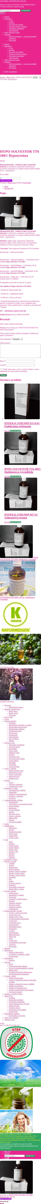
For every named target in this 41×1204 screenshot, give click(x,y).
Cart (6, 1158)
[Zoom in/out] (1, 1201)
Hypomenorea (14, 925)
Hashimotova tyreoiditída (17, 1010)
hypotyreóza (26, 183)
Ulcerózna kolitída (15, 822)
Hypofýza (12, 798)
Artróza (11, 865)
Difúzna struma (14, 1006)
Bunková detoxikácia (16, 952)
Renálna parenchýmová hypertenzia (21, 990)
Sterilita (11, 741)
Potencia (12, 960)
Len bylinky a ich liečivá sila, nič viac (13, 1)
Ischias (6, 824)
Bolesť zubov (13, 713)
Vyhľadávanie (26, 10)
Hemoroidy (13, 946)
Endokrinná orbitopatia (17, 1002)
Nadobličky (13, 792)
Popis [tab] (6, 186)
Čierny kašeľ (13, 751)
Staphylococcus (14, 776)
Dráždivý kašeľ (14, 753)
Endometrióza (13, 737)
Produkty (7, 34)
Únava (11, 782)
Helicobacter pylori (15, 772)
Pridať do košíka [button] (15, 431)
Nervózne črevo (14, 814)
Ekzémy (11, 844)
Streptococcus (13, 778)
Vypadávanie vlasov (16, 786)
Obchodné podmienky (16, 29)
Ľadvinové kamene (15, 992)
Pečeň (11, 964)
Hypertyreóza (13, 893)
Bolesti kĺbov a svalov (16, 889)
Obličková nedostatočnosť (18, 794)
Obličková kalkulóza (16, 986)
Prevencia (7, 705)
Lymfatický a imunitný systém (19, 954)
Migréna (7, 948)
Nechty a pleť (13, 852)
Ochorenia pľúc (14, 757)
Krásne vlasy (13, 850)
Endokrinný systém (11, 788)
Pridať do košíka (6, 180)
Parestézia (12, 877)
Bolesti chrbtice (14, 869)
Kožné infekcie (14, 848)
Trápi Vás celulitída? (11, 1018)
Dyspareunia (13, 735)
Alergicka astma (14, 747)
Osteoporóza (13, 836)
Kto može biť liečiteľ (16, 25)
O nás (11, 21)
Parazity (11, 820)
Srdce (11, 939)
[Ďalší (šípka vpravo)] (3, 1203)
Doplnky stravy (9, 1020)
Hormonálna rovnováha (17, 1016)
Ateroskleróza (13, 933)
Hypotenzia (13, 929)
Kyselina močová (15, 883)
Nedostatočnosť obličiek (17, 790)
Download (12, 40)
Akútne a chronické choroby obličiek (21, 984)
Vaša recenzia (5, 343)
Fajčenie (12, 755)
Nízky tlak (12, 937)
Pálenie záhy (13, 818)
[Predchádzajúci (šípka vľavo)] (1, 1203)
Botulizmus (13, 808)
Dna (10, 879)
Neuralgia (12, 715)
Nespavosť (12, 897)
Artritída (12, 863)
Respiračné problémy (16, 1000)
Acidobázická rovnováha (17, 942)
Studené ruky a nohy (16, 917)
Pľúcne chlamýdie (15, 774)
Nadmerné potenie (15, 832)
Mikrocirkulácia (14, 935)
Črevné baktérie (14, 810)
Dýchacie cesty (9, 743)
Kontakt (11, 23)
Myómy (11, 830)
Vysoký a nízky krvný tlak (18, 913)
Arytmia (11, 931)
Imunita (7, 780)
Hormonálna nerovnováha (18, 727)
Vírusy (6, 719)
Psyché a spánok (10, 891)
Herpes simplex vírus (16, 771)
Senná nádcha (13, 761)
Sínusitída (12, 763)
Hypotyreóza (13, 1012)
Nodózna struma (14, 1008)
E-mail (3, 365)
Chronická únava (15, 923)
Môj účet (7, 1152)
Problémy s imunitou (16, 796)
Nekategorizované (15, 731)
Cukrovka (12, 944)
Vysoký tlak (13, 941)
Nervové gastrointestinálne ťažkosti (21, 968)
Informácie (8, 19)
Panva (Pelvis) (14, 739)
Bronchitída (13, 749)
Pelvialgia (12, 723)
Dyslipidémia (13, 802)
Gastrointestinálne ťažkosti (13, 800)
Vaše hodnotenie (6, 339)
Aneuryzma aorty (15, 915)
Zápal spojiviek (14, 767)
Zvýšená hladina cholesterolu (19, 919)
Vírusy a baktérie (10, 769)
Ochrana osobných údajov (18, 27)
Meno (2, 361)
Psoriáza (12, 854)
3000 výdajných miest (12, 32)
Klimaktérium (9, 826)
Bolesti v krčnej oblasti (16, 873)
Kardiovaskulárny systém (13, 911)
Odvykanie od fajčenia (16, 745)
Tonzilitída (12, 765)
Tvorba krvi (13, 921)
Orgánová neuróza (15, 907)
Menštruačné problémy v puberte (20, 725)
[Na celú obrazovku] (3, 1201)
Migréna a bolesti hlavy (12, 709)
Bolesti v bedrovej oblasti (17, 871)
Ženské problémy (10, 721)
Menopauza (13, 828)
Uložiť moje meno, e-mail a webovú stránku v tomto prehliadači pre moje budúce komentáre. (19, 370)
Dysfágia (12, 998)
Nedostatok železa (15, 927)
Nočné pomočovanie (16, 978)
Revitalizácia (8, 958)
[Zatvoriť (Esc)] (7, 1201)
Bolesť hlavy (13, 711)
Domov (7, 17)
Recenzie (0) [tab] (8, 188)
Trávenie (7, 962)
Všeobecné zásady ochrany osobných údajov (15, 1146)
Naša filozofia (13, 31)
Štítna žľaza (11, 77)
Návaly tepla (13, 834)
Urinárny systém (10, 976)
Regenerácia (8, 950)
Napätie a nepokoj (15, 903)
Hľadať (7, 1154)
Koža (6, 840)
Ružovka (12, 857)
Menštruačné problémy (17, 729)
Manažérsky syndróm (16, 895)
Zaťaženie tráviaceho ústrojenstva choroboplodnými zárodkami (20, 973)
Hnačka (11, 812)
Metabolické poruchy (16, 707)
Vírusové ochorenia (15, 784)
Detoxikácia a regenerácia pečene (20, 804)
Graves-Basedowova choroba (19, 1004)
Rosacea (12, 856)
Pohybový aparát (10, 861)
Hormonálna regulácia (12, 1014)
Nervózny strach (14, 905)
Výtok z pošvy (14, 838)
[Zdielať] (5, 1201)
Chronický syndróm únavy (18, 899)
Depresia (12, 901)
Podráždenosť (13, 909)
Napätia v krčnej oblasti (17, 875)
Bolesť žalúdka (14, 806)
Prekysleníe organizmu (16, 887)
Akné (11, 842)
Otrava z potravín (15, 816)
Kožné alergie (13, 846)
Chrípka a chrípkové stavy (13, 994)
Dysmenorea (13, 733)
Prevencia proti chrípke (17, 759)
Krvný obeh (8, 717)
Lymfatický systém (10, 859)
